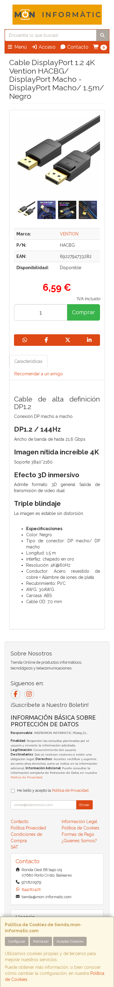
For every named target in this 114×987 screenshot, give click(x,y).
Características (28, 361)
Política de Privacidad (26, 777)
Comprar (83, 312)
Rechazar (41, 941)
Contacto (77, 47)
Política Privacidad (28, 827)
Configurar (16, 941)
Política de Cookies (80, 827)
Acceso (46, 47)
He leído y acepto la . (53, 790)
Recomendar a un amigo (38, 373)
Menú (20, 47)
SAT (14, 847)
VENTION (69, 233)
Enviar (84, 805)
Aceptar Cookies (70, 941)
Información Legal (79, 821)
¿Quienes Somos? (79, 840)
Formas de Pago (78, 834)
